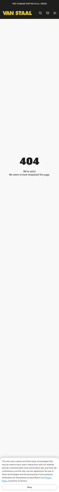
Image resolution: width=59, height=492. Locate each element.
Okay (29, 487)
